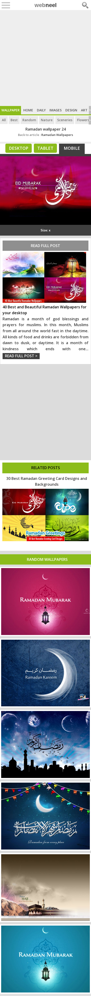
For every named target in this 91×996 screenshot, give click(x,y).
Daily (41, 110)
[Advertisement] (45, 58)
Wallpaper (10, 110)
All (4, 120)
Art (84, 110)
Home (28, 110)
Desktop (18, 148)
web (46, 5)
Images (55, 110)
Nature (46, 120)
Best (14, 120)
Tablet (45, 148)
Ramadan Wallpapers (45, 135)
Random (29, 120)
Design (71, 110)
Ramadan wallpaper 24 (45, 129)
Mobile (72, 148)
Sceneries (64, 120)
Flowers (83, 120)
